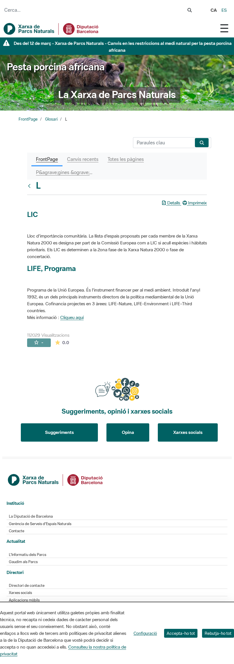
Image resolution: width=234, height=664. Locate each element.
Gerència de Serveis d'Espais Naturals (40, 523)
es (224, 10)
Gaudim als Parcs (23, 561)
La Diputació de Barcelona (31, 516)
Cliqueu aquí (72, 317)
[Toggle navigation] (224, 28)
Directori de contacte (27, 585)
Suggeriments (59, 432)
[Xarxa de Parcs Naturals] (51, 28)
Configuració (145, 633)
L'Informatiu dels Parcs (27, 554)
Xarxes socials (188, 432)
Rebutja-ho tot (218, 633)
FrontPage (28, 119)
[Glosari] (30, 185)
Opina (128, 432)
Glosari (51, 119)
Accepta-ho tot (181, 633)
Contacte (16, 531)
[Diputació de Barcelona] (56, 479)
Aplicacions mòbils (24, 600)
